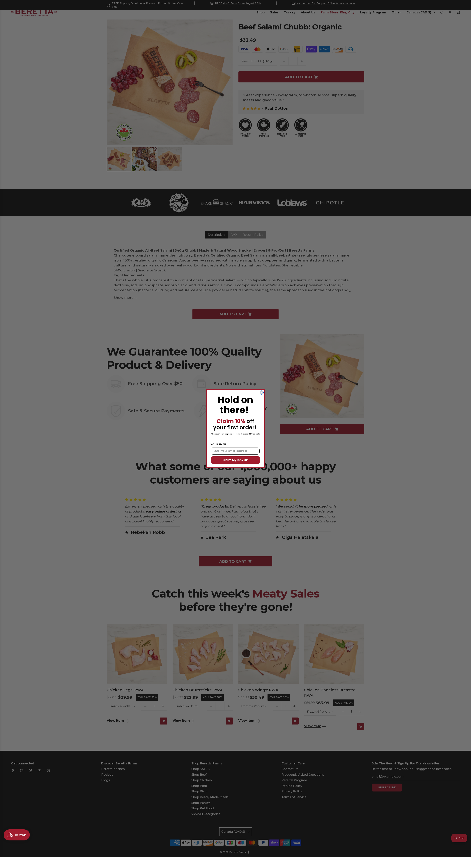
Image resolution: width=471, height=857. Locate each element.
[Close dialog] (261, 392)
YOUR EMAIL (218, 444)
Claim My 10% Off (235, 460)
